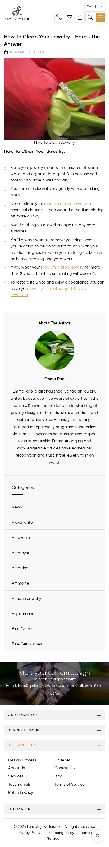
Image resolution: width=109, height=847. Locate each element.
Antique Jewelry (26, 599)
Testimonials (19, 784)
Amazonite (21, 538)
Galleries (62, 760)
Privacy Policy (28, 833)
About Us (16, 768)
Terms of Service (69, 784)
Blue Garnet (23, 629)
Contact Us (64, 768)
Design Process (22, 760)
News (17, 507)
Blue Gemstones (27, 644)
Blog (58, 776)
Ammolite (20, 583)
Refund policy (20, 793)
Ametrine (20, 568)
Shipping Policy (61, 833)
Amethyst (20, 553)
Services (16, 776)
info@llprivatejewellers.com (43, 686)
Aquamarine (23, 614)
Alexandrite (22, 522)
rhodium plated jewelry (65, 204)
